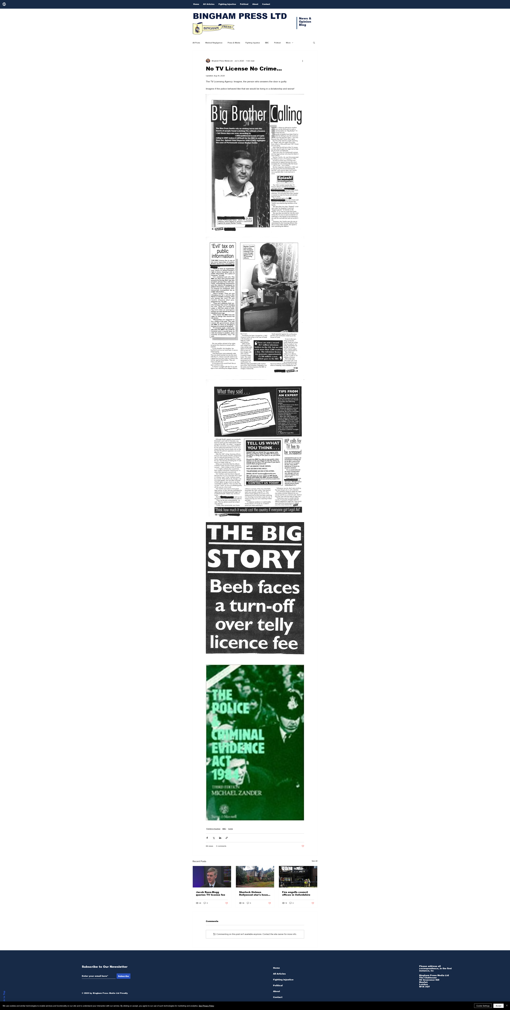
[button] (314, 42)
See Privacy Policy (206, 1005)
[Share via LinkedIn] (220, 838)
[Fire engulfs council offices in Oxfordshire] (298, 877)
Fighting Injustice (252, 42)
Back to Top (4, 998)
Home (276, 968)
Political (277, 42)
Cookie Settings (483, 1005)
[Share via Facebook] (207, 838)
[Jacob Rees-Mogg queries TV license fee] (212, 877)
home (230, 829)
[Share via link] (226, 838)
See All (314, 861)
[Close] (506, 1006)
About (276, 991)
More (288, 42)
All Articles (279, 974)
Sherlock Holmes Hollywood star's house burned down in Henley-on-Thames (254, 893)
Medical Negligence (213, 42)
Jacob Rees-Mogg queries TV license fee (210, 893)
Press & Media (234, 42)
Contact (277, 997)
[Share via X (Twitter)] (213, 838)
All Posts (196, 42)
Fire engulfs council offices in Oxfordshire (296, 893)
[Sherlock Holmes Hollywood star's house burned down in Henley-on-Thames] (255, 877)
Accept (498, 1005)
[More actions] (302, 60)
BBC (267, 42)
